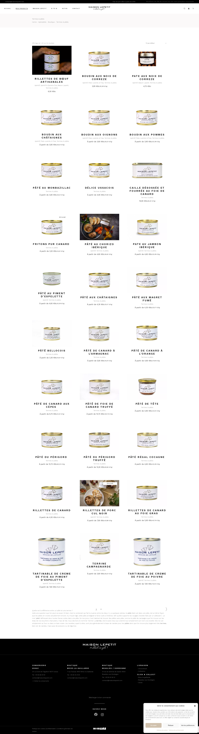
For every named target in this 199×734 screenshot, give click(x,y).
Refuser (170, 725)
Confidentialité (51, 728)
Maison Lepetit (63, 85)
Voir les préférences (188, 725)
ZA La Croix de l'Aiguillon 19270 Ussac (45, 671)
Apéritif (37, 85)
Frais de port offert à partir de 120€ (124, 1)
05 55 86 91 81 (40, 675)
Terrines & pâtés (52, 88)
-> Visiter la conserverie (40, 681)
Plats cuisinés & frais (96, 83)
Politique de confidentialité (176, 730)
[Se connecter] (189, 8)
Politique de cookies (162, 730)
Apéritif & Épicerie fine (49, 85)
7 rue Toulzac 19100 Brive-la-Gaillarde (80, 671)
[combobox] (155, 43)
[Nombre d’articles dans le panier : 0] (193, 8)
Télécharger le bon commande (100, 697)
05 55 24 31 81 (75, 675)
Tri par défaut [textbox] (150, 43)
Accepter (153, 725)
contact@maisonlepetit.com (14, 1)
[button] (195, 706)
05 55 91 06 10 (110, 677)
